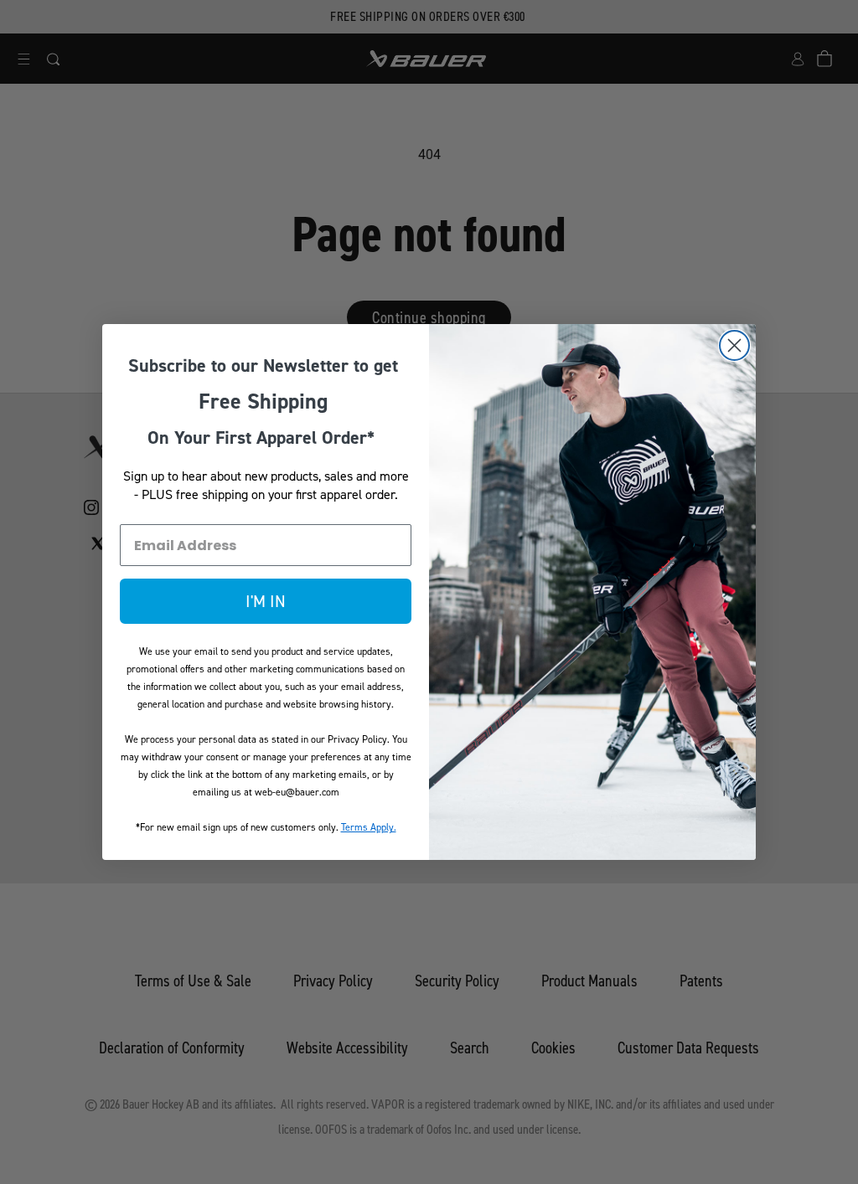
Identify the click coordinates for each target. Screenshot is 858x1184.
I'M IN (266, 601)
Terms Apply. (368, 827)
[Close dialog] (734, 345)
